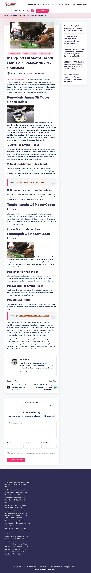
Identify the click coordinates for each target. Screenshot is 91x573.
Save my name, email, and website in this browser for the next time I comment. (31, 454)
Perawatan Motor (14, 53)
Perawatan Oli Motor (30, 53)
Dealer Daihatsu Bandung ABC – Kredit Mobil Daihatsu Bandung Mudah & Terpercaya (16, 492)
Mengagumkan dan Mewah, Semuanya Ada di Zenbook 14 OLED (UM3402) (17, 523)
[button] (42, 11)
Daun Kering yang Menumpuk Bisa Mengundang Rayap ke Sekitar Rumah (72, 39)
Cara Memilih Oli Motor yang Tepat (31, 182)
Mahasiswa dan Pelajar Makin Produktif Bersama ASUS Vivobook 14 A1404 (17, 531)
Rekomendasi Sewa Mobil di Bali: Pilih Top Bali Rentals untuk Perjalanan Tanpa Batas (16, 551)
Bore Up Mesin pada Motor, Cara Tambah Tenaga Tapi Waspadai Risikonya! (73, 78)
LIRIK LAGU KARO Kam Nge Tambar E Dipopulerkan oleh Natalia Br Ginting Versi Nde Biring (74, 65)
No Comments (39, 73)
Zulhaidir (24, 359)
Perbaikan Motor (45, 53)
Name (9, 443)
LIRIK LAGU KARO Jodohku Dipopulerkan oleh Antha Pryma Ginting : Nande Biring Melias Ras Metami (74, 52)
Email (27, 443)
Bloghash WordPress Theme (45, 569)
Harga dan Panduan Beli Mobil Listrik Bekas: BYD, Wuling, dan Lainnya (15, 500)
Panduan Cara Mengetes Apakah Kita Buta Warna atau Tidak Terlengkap (16, 538)
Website (44, 443)
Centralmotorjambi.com (15, 79)
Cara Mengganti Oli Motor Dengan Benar (34, 316)
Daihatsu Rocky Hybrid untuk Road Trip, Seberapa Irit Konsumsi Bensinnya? (74, 28)
